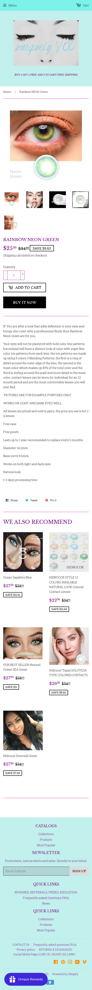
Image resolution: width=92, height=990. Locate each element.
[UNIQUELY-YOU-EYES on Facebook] (55, 962)
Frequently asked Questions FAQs (46, 898)
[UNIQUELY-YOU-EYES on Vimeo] (84, 962)
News (46, 903)
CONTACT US (21, 945)
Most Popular (46, 845)
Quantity (9, 267)
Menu (12, 5)
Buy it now (24, 302)
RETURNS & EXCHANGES (55, 949)
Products (46, 839)
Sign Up (79, 871)
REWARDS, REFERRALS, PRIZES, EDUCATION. (46, 892)
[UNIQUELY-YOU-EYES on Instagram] (70, 962)
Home (7, 92)
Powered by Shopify (65, 974)
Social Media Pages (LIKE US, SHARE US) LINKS (44, 954)
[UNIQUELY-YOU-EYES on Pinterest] (63, 962)
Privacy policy (26, 949)
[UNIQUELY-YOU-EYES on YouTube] (77, 962)
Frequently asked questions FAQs (54, 945)
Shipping (9, 255)
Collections (46, 834)
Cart (85, 5)
